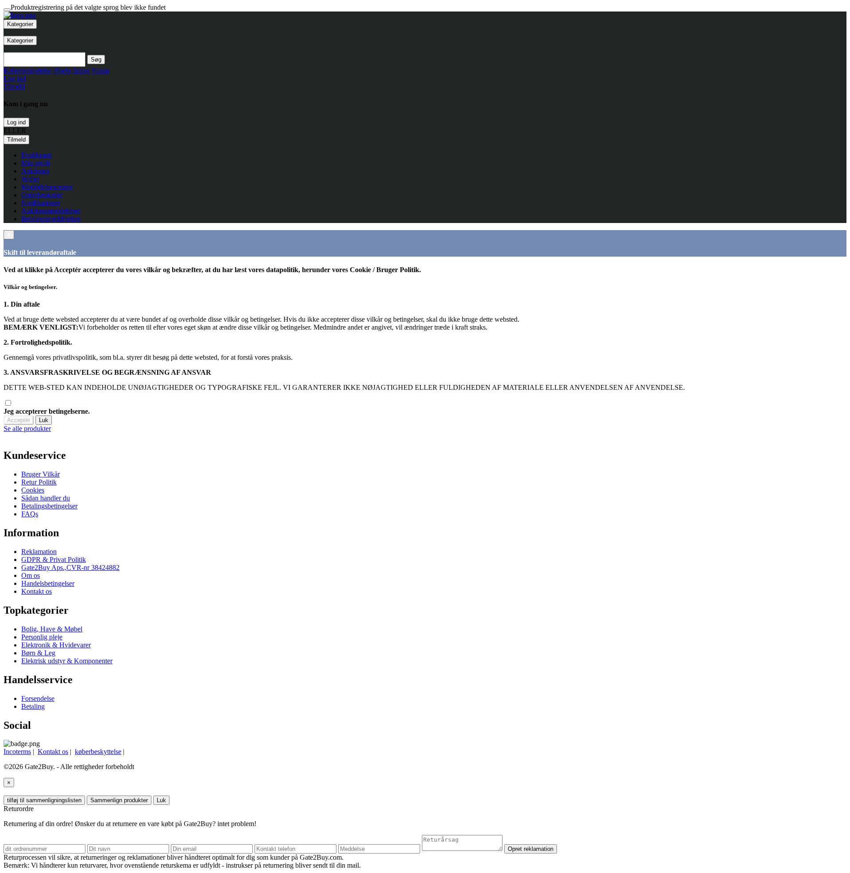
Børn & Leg (38, 653)
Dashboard (36, 155)
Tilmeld (16, 139)
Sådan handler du (45, 498)
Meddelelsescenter (47, 187)
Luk (43, 420)
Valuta (100, 70)
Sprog (81, 70)
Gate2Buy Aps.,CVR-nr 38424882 (70, 567)
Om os (30, 575)
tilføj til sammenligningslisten (44, 800)
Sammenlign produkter (119, 800)
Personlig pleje (41, 637)
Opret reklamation (530, 849)
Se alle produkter (27, 428)
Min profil (35, 163)
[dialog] (425, 429)
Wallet (30, 179)
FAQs (29, 514)
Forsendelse (37, 698)
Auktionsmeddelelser (50, 211)
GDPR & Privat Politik (53, 559)
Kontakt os (36, 591)
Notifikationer (40, 203)
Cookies (32, 490)
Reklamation (39, 551)
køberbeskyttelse (98, 751)
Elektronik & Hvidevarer (56, 645)
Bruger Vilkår (40, 474)
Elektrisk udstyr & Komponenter (66, 661)
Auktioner (35, 171)
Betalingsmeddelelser (51, 219)
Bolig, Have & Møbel (51, 629)
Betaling (33, 706)
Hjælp (62, 70)
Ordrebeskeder (41, 195)
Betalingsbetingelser (49, 506)
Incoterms (17, 751)
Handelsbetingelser (47, 583)
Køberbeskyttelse (28, 70)
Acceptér (18, 420)
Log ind (16, 122)
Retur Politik (39, 482)
